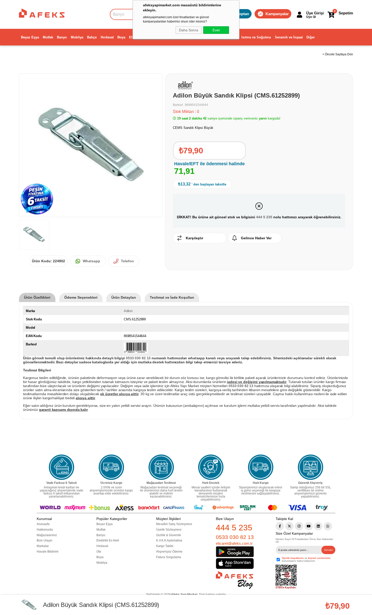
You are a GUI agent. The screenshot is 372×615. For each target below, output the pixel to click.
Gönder (328, 550)
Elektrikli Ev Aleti (107, 540)
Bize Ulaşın (44, 540)
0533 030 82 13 (235, 537)
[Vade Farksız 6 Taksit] (61, 467)
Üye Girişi (315, 13)
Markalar (43, 546)
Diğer (310, 37)
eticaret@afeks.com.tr (234, 543)
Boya (121, 37)
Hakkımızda (45, 529)
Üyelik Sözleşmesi (168, 529)
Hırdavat (107, 37)
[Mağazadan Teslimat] (161, 467)
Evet (216, 30)
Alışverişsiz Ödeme (169, 551)
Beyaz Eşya (30, 37)
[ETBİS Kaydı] (286, 577)
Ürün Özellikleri (37, 297)
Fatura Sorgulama (168, 557)
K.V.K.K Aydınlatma (169, 540)
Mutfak (48, 37)
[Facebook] (280, 526)
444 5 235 (264, 217)
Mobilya (77, 37)
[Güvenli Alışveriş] (310, 467)
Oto (98, 551)
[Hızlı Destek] (210, 467)
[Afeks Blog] (234, 580)
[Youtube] (308, 526)
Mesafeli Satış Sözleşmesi (174, 524)
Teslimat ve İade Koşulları (172, 297)
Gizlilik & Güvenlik (168, 535)
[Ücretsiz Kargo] (111, 467)
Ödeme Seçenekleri (80, 297)
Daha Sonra (188, 30)
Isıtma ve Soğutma (256, 37)
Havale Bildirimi (47, 551)
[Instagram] (299, 526)
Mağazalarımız (47, 535)
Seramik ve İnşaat (289, 37)
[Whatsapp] (328, 526)
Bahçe (92, 37)
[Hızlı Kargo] (260, 467)
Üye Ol (311, 17)
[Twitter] (289, 526)
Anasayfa (43, 524)
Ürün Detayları (123, 297)
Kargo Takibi (164, 546)
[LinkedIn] (318, 526)
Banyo (62, 37)
